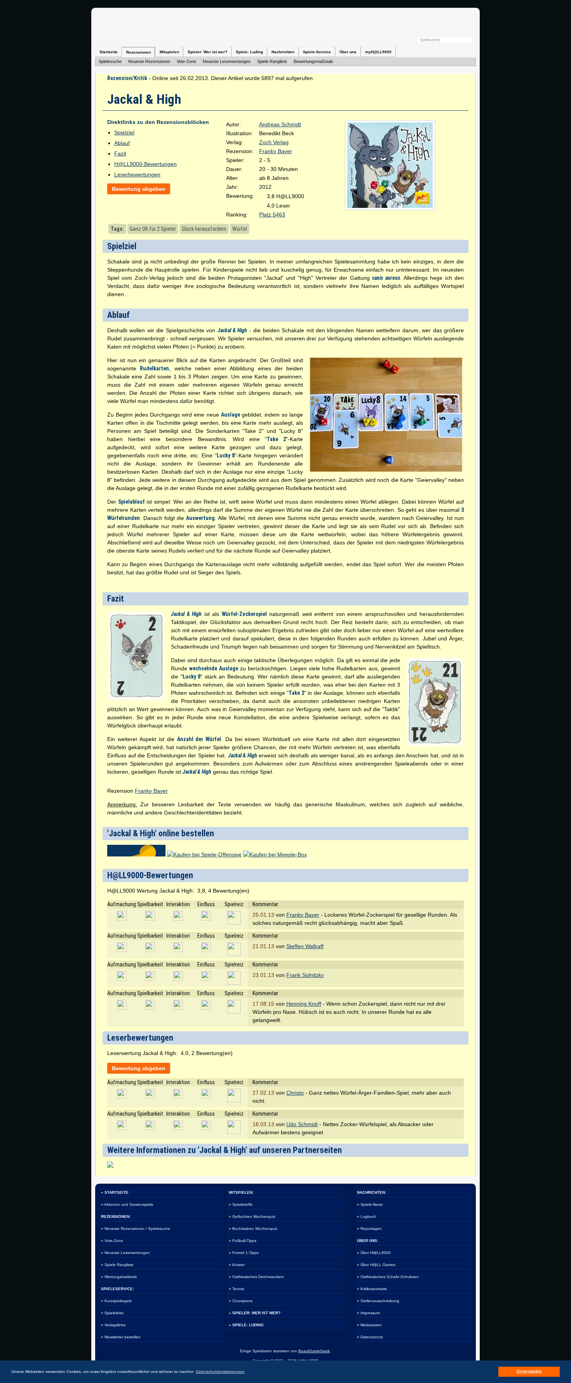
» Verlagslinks (113, 1325)
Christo (295, 1093)
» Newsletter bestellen (121, 1337)
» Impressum (368, 1313)
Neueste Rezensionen (149, 61)
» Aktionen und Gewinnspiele (127, 1204)
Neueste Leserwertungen (227, 61)
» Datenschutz (370, 1337)
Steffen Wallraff (305, 946)
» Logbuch (366, 1216)
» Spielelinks (112, 1313)
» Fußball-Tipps (242, 1240)
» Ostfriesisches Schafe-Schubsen (388, 1277)
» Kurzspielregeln (116, 1301)
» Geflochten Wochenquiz (252, 1216)
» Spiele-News (370, 1204)
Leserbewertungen (137, 174)
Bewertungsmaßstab (313, 61)
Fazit (120, 153)
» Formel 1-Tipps (244, 1252)
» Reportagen (369, 1228)
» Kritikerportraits (372, 1289)
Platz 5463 (272, 214)
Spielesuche (110, 61)
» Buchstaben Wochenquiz (253, 1228)
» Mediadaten (369, 1325)
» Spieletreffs (240, 1204)
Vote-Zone (186, 61)
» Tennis (236, 1289)
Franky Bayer (275, 151)
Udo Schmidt (302, 1124)
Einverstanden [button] (529, 1371)
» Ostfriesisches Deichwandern (256, 1277)
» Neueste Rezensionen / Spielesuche (135, 1228)
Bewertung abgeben (138, 189)
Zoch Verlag (274, 142)
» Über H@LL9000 (374, 1252)
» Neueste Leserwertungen (125, 1252)
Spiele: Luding (249, 52)
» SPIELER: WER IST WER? (254, 1313)
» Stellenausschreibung (378, 1301)
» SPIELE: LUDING (246, 1325)
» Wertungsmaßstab (119, 1277)
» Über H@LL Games (376, 1265)
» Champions (240, 1301)
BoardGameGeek (314, 1351)
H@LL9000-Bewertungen (145, 164)
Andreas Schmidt (280, 124)
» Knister (237, 1265)
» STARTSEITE (115, 1192)
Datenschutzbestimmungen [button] (220, 1371)
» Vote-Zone (112, 1240)
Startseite (108, 52)
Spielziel (124, 132)
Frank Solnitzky (305, 975)
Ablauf (122, 143)
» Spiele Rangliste (117, 1265)
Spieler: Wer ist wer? (207, 52)
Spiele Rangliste (272, 61)
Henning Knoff (303, 1004)
